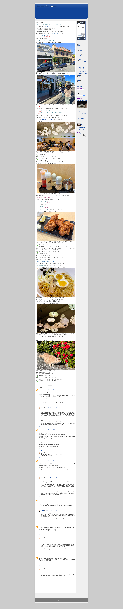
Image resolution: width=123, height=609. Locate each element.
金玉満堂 (79, 111)
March (80, 59)
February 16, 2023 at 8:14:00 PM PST (51, 452)
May (80, 56)
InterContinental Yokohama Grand (82, 64)
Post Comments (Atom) (44, 596)
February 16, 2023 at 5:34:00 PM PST (49, 526)
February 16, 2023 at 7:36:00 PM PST (49, 557)
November (81, 49)
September (81, 51)
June (80, 55)
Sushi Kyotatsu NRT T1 (82, 61)
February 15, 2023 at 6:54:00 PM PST (49, 389)
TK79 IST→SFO (81, 67)
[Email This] (48, 385)
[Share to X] (50, 385)
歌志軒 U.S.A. (47, 26)
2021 (79, 76)
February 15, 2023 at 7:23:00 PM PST (51, 407)
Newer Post (38, 594)
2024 (79, 45)
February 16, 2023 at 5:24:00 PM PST (49, 499)
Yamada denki (41, 389)
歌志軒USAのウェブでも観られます (47, 119)
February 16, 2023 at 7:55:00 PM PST (51, 510)
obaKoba (42, 407)
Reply (40, 426)
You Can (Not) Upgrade (47, 6)
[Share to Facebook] (51, 385)
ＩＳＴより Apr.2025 (81, 129)
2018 (79, 80)
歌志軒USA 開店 (81, 68)
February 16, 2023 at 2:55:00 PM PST (49, 429)
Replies (41, 450)
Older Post (73, 594)
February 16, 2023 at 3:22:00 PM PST (49, 460)
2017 (79, 81)
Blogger (67, 600)
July (80, 54)
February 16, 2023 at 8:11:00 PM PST (51, 568)
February (80, 60)
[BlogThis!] (49, 385)
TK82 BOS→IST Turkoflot (82, 100)
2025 (79, 44)
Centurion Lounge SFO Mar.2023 (83, 124)
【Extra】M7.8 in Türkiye (83, 73)
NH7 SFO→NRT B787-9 (82, 66)
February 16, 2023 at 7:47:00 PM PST (51, 477)
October (80, 50)
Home (56, 594)
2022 (79, 75)
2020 (79, 77)
